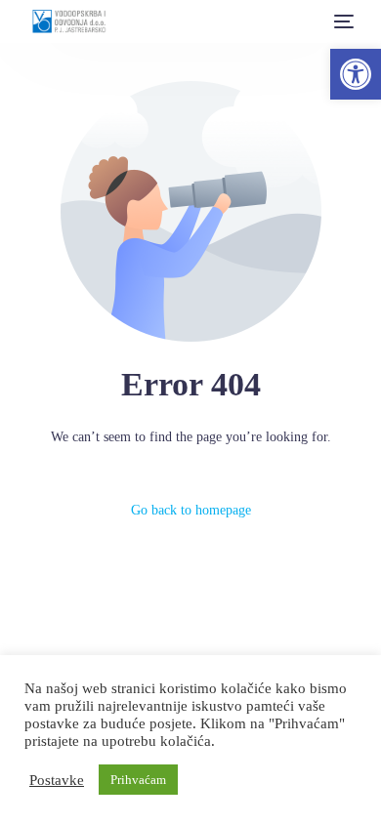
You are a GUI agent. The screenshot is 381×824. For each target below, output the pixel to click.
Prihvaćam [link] (138, 779)
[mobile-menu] (342, 21)
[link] (355, 74)
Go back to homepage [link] (191, 510)
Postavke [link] (56, 780)
